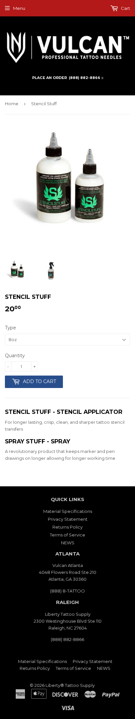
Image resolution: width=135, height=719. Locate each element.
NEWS (67, 542)
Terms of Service (67, 534)
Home (11, 103)
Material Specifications (67, 511)
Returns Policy (67, 527)
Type (10, 328)
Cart (125, 8)
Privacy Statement (67, 519)
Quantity (15, 356)
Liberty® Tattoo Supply (70, 685)
